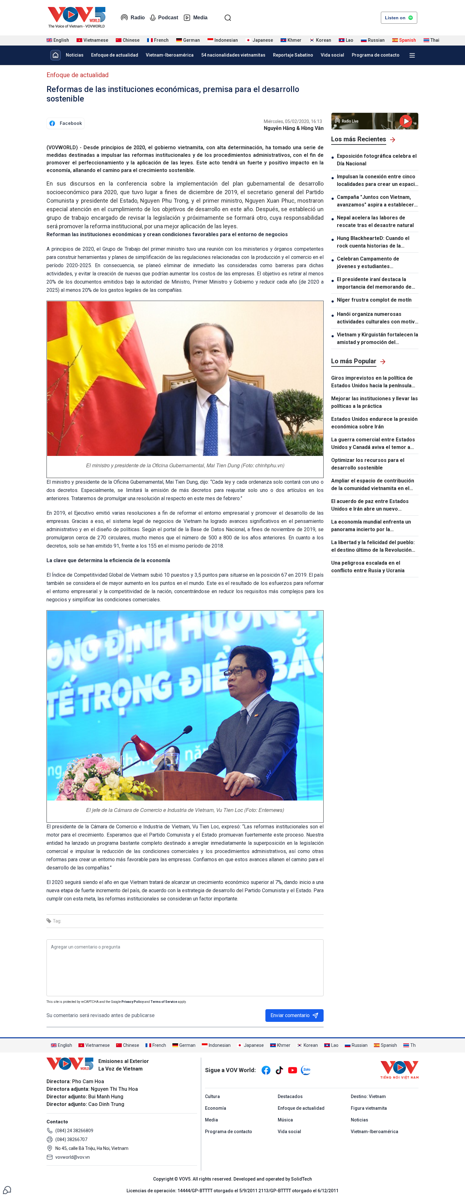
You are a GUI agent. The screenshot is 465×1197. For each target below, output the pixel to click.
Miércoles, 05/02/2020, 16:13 (293, 121)
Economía (215, 1108)
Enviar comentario (290, 1015)
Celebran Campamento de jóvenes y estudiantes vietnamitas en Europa (368, 263)
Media (200, 17)
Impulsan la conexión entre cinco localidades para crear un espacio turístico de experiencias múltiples (377, 181)
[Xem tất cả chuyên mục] (412, 55)
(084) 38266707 (71, 1139)
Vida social (332, 55)
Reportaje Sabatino (293, 55)
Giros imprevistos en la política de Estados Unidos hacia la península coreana (372, 382)
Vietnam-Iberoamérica (170, 55)
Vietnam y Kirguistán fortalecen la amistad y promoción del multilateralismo (377, 339)
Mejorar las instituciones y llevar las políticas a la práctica (374, 402)
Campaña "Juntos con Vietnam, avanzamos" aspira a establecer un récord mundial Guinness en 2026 (375, 201)
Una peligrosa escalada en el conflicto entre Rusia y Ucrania (368, 567)
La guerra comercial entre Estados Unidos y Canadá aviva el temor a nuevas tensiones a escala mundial (373, 444)
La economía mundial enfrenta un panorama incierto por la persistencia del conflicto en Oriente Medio (371, 526)
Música (285, 1119)
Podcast (168, 17)
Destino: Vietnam (368, 1096)
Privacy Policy (132, 1002)
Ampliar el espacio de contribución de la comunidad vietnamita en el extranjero (372, 485)
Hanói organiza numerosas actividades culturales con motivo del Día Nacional (377, 318)
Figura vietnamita (369, 1108)
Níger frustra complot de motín (374, 300)
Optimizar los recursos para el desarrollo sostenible (367, 464)
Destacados (290, 1096)
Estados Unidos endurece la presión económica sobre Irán (374, 423)
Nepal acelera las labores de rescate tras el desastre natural (375, 221)
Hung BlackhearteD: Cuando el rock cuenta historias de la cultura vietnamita (373, 242)
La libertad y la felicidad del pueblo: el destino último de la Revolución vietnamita (373, 546)
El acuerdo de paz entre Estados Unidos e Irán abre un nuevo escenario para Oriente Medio (370, 505)
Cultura (212, 1096)
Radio (138, 17)
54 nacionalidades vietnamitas (233, 55)
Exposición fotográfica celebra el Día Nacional (377, 160)
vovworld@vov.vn (72, 1157)
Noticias (75, 55)
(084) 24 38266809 (74, 1130)
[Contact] (7, 1190)
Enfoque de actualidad (114, 55)
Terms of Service (164, 1002)
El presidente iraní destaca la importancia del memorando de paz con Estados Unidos (374, 283)
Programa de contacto (376, 55)
